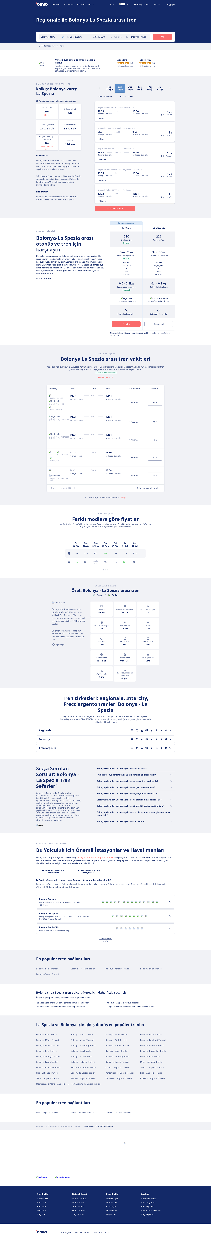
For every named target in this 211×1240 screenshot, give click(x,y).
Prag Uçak (111, 1214)
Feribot (91, 4)
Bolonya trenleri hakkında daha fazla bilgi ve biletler (61, 1006)
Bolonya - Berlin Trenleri (116, 1034)
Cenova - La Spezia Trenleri (83, 1073)
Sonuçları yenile (103, 377)
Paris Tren (41, 1206)
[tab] (105, 96)
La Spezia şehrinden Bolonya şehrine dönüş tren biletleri (63, 1002)
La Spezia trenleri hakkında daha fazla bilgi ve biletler (130, 1006)
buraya (123, 497)
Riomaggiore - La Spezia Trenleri (85, 1084)
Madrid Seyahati (148, 1198)
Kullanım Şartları (82, 1232)
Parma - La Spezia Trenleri (83, 1078)
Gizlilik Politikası (101, 1232)
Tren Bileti (56, 4)
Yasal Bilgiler (65, 1232)
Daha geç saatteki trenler (148, 488)
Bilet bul (47, 115)
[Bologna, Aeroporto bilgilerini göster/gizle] (170, 916)
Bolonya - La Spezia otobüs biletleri (122, 1002)
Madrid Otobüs (78, 1198)
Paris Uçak (111, 1206)
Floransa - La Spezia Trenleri (83, 1067)
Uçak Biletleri (112, 1194)
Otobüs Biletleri (79, 1194)
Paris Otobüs (77, 1206)
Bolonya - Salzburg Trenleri (118, 1056)
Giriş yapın (170, 5)
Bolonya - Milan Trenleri (151, 968)
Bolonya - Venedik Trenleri (118, 968)
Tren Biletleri (43, 1194)
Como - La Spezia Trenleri (117, 1067)
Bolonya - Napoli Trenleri (117, 1051)
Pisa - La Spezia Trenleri (151, 1073)
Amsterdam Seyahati (151, 1210)
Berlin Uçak (111, 1210)
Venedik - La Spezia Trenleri (48, 1067)
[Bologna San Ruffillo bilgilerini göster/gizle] (170, 928)
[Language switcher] (124, 4)
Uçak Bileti (80, 4)
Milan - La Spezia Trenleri (151, 1062)
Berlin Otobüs (78, 1210)
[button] (100, 37)
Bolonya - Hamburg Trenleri (83, 1045)
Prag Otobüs (77, 1214)
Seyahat (145, 1194)
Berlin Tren (42, 1210)
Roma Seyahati (148, 1202)
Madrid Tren (42, 1198)
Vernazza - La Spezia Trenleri (119, 1078)
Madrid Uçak (112, 1198)
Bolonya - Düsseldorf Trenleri (153, 1051)
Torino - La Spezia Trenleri (152, 1067)
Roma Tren (42, 1202)
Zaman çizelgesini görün (47, 147)
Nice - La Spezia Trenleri (47, 1073)
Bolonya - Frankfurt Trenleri (153, 1040)
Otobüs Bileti (68, 4)
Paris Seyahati (147, 1206)
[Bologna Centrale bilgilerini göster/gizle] (170, 901)
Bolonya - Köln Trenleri (46, 1051)
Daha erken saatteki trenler (64, 488)
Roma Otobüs (78, 1202)
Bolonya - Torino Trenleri (82, 1056)
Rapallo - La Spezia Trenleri (152, 1078)
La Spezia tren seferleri (70, 1126)
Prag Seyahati (147, 1214)
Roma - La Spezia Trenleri (117, 1062)
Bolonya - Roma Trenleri (47, 968)
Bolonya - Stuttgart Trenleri (48, 1056)
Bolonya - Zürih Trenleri (116, 1040)
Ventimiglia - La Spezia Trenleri (120, 1073)
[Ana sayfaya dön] (44, 4)
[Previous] (68, 544)
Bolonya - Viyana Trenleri (82, 1040)
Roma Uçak (111, 1202)
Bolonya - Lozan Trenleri (47, 1062)
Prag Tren (41, 1214)
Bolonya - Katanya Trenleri (83, 1062)
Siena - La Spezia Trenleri (47, 1078)
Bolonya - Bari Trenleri (150, 1056)
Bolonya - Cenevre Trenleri (152, 1045)
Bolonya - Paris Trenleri (46, 1034)
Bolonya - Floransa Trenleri (83, 968)
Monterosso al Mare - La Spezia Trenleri (54, 1084)
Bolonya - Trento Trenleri (47, 974)
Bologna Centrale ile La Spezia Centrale (95, 857)
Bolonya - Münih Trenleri (47, 1040)
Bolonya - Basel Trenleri (81, 1051)
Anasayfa (40, 1126)
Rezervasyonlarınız (141, 4)
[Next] (170, 88)
